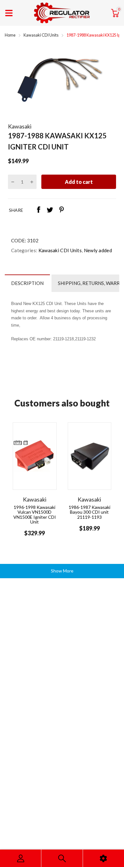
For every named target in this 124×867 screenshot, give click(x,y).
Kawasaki (19, 126)
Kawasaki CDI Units (59, 250)
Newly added (97, 250)
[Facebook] (38, 210)
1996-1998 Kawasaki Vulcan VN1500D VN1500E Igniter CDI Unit (34, 514)
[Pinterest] (61, 210)
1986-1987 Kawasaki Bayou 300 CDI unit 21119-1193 (89, 512)
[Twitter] (50, 210)
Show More (62, 570)
